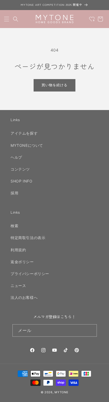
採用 (14, 193)
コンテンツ (20, 169)
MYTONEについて (27, 145)
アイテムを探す (24, 133)
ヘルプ (16, 157)
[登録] (91, 330)
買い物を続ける (54, 85)
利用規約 (18, 250)
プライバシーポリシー (30, 273)
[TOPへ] (99, 395)
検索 (14, 225)
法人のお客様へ (24, 297)
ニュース (18, 285)
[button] (6, 19)
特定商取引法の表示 (28, 237)
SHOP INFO (21, 181)
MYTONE (61, 392)
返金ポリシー (22, 261)
